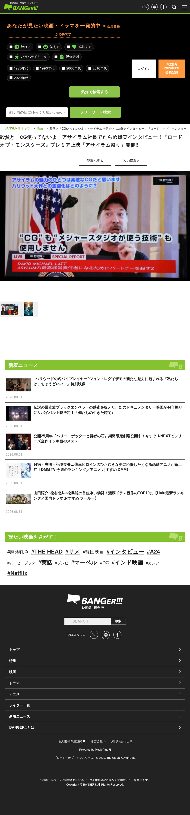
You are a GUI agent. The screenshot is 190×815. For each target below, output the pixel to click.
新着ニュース (19, 716)
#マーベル (84, 562)
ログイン (143, 69)
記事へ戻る (95, 161)
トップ (14, 649)
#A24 (153, 551)
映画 (12, 672)
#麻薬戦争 (17, 551)
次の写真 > (131, 161)
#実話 (45, 562)
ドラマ (14, 683)
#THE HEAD (47, 551)
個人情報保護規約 (70, 741)
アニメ (14, 694)
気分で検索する (94, 91)
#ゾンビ (61, 563)
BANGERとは (21, 727)
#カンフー (154, 563)
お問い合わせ (120, 741)
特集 (12, 661)
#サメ (72, 551)
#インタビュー (125, 551)
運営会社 (97, 741)
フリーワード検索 (95, 112)
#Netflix (17, 573)
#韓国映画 (93, 551)
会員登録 (172, 68)
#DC (104, 562)
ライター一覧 (19, 705)
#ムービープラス (21, 563)
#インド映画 (127, 562)
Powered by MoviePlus (93, 749)
